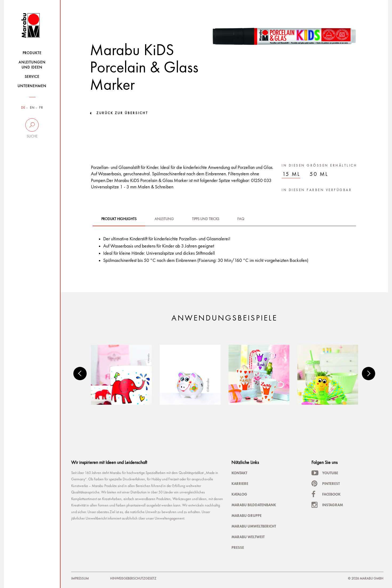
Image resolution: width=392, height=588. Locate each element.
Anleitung (164, 219)
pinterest (331, 483)
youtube (330, 473)
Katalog (239, 494)
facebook (331, 494)
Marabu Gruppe (246, 515)
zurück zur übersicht (122, 113)
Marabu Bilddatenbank (253, 504)
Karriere (239, 483)
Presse (237, 547)
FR (41, 108)
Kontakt (239, 473)
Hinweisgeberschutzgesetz (133, 578)
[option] (121, 375)
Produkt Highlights (119, 219)
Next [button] (368, 373)
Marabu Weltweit (248, 536)
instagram (332, 505)
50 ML (319, 174)
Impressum (80, 578)
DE (23, 108)
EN (32, 108)
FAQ (240, 219)
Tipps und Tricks (205, 219)
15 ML (291, 174)
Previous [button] (80, 373)
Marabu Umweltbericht (253, 526)
